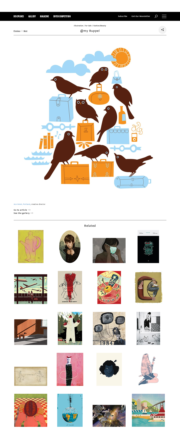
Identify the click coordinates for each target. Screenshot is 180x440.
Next (25, 31)
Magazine (44, 16)
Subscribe (122, 16)
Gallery (32, 16)
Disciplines (19, 16)
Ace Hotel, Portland (22, 204)
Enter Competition (62, 16)
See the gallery (22, 213)
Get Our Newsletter (141, 16)
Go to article (20, 210)
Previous (17, 31)
